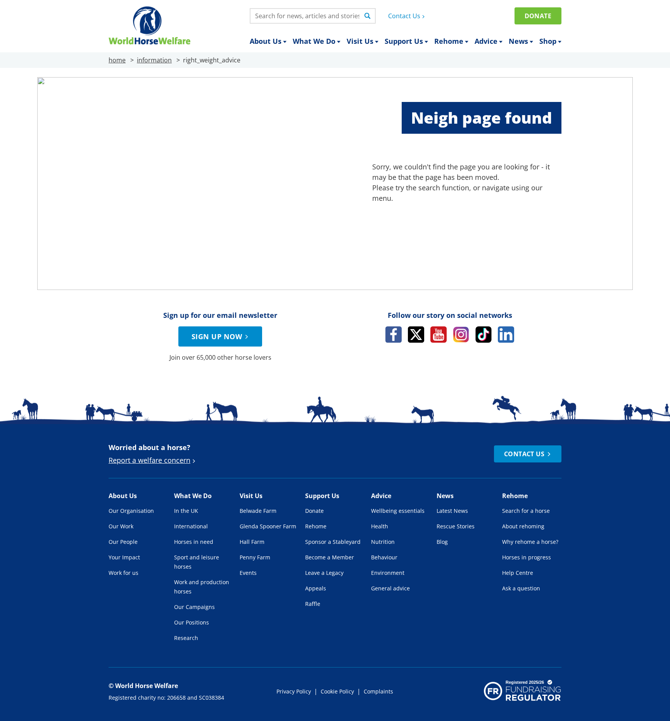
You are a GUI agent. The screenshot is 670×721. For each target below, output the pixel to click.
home (117, 60)
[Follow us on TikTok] (483, 334)
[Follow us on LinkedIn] (506, 334)
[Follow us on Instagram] (461, 334)
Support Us (404, 41)
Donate (538, 16)
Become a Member (329, 557)
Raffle (312, 603)
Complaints (378, 691)
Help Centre (517, 572)
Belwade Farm (258, 510)
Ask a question (521, 588)
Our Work (121, 526)
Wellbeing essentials (398, 510)
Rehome (448, 41)
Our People (123, 541)
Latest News (452, 510)
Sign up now (217, 336)
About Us (265, 41)
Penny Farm (255, 557)
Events (248, 572)
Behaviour (384, 557)
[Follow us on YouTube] (438, 334)
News (518, 41)
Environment (387, 572)
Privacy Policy (293, 691)
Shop (547, 41)
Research (186, 638)
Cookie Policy (337, 691)
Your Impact (124, 557)
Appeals (315, 588)
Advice (486, 41)
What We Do (314, 41)
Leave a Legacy (324, 572)
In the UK (186, 510)
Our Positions (191, 622)
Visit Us (360, 41)
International (191, 526)
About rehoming (523, 526)
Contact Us (404, 16)
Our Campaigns (194, 607)
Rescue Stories (456, 526)
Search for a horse (526, 510)
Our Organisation (131, 510)
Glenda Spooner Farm (268, 526)
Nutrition (383, 541)
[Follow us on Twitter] (416, 334)
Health (379, 526)
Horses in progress (526, 557)
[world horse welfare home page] (149, 25)
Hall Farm (252, 541)
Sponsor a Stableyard (333, 541)
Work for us (123, 572)
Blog (442, 541)
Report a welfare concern (149, 460)
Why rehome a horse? (530, 541)
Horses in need (193, 541)
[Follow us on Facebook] (393, 334)
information (154, 60)
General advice (390, 588)
